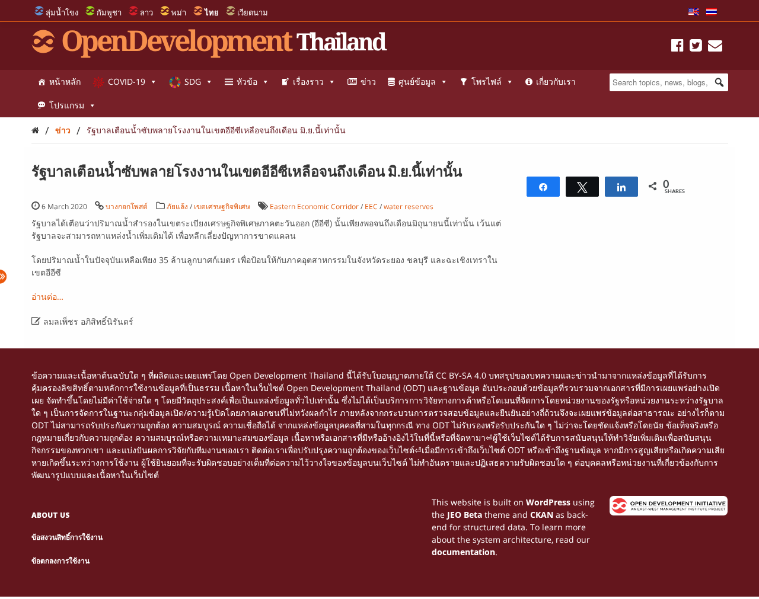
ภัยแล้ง (177, 206)
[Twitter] (696, 47)
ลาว (146, 12)
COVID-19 (126, 81)
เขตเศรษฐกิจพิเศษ (222, 206)
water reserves (408, 206)
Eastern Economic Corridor (314, 206)
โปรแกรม (66, 105)
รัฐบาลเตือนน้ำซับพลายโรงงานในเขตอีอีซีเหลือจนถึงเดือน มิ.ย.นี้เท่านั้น (216, 130)
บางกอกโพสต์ (127, 206)
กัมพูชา (109, 12)
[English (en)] (693, 12)
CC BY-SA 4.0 (461, 375)
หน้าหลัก (65, 81)
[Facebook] (677, 47)
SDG (192, 81)
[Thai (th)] (711, 12)
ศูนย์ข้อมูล (417, 81)
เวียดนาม (252, 12)
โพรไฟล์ (486, 81)
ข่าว (368, 81)
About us (50, 515)
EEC (371, 206)
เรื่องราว (308, 81)
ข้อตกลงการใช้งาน (60, 561)
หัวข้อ (247, 81)
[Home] (35, 130)
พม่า (178, 12)
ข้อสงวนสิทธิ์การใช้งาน (67, 537)
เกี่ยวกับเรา (556, 81)
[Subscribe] (715, 47)
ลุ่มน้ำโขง (62, 12)
